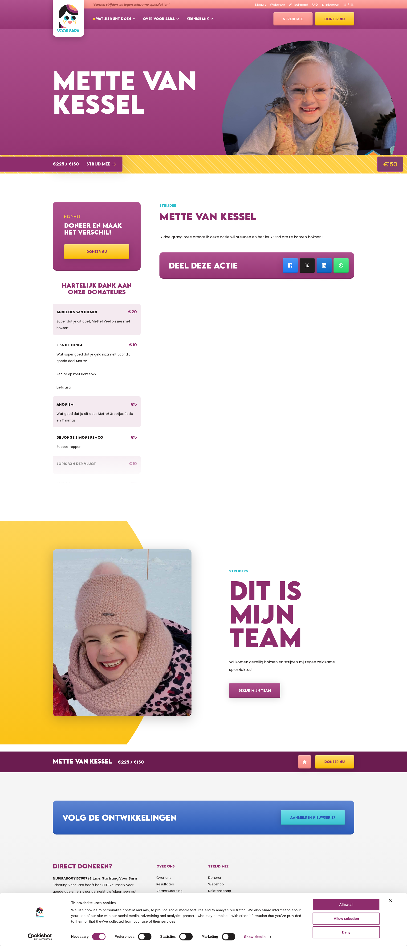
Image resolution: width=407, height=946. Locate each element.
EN (352, 4)
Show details (254, 937)
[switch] (144, 936)
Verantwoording (169, 890)
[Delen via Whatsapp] (341, 265)
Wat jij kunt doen (113, 19)
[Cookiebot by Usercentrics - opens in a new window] (40, 936)
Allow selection (346, 919)
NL (344, 4)
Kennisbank (198, 19)
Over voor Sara (159, 19)
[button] (86, 164)
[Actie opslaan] (304, 761)
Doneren (215, 877)
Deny (346, 932)
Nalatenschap (219, 890)
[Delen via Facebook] (290, 265)
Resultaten (165, 884)
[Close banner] (390, 900)
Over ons (163, 877)
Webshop (216, 884)
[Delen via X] (307, 265)
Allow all (346, 905)
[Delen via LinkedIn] (324, 265)
